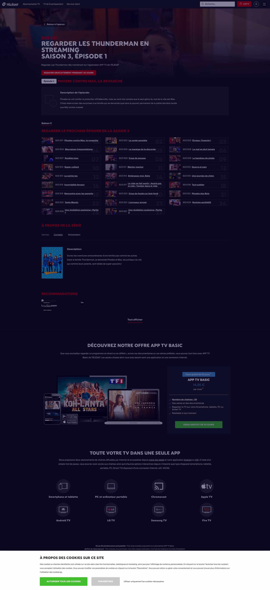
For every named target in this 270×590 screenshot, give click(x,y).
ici (61, 572)
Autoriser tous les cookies (64, 581)
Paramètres (105, 581)
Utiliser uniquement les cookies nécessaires (144, 581)
